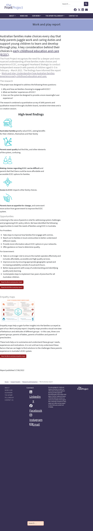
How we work (33, 436)
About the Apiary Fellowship (34, 484)
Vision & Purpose (34, 432)
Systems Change (34, 440)
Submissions (32, 472)
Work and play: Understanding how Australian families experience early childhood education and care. (27, 75)
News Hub (24, 16)
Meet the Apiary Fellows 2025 (33, 491)
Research (30, 464)
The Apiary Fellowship (54, 16)
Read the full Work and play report (11, 287)
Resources (31, 509)
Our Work (36, 16)
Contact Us (73, 16)
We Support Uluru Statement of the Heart (34, 450)
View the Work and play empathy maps (13, 356)
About (11, 16)
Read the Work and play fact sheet (11, 282)
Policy (29, 468)
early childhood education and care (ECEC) (29, 53)
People (30, 443)
